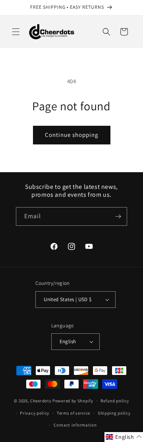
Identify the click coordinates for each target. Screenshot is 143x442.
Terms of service (73, 413)
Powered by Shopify (72, 401)
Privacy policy (34, 413)
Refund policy (114, 401)
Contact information (75, 425)
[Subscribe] (118, 216)
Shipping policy (114, 413)
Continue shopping (72, 134)
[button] (16, 31)
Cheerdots (40, 401)
